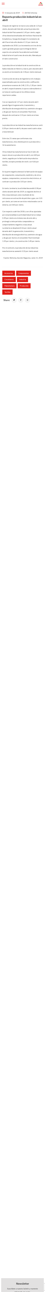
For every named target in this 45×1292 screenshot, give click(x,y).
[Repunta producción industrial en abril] (14, 300)
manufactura (9, 286)
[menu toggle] (3, 3)
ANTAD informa (31, 13)
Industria (22, 279)
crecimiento (9, 279)
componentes (23, 273)
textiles (7, 292)
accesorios (8, 273)
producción (24, 286)
